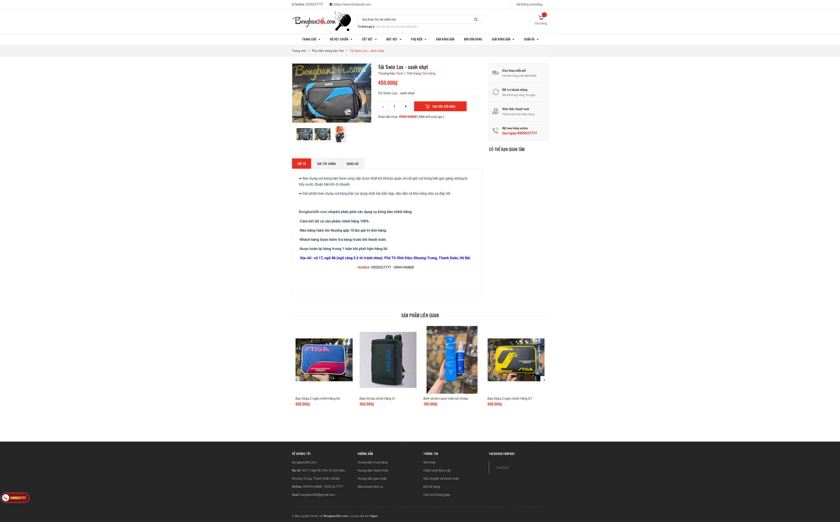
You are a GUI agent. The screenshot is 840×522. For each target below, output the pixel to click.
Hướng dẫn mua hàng (372, 462)
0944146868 (407, 116)
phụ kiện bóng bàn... (407, 26)
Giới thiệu (429, 462)
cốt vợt (390, 26)
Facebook (502, 467)
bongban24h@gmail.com (317, 494)
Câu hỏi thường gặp (436, 494)
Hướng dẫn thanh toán (373, 470)
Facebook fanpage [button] (502, 453)
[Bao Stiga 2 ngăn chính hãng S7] (516, 360)
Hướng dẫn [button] (365, 453)
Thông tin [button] (430, 453)
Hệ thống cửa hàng (529, 4)
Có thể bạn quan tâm (507, 149)
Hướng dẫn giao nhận (372, 478)
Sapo (373, 516)
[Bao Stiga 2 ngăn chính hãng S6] (324, 360)
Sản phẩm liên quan (420, 315)
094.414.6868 (312, 486)
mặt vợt (380, 26)
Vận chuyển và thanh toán (441, 478)
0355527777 (314, 4)
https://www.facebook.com (352, 4)
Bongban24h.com (313, 212)
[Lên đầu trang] (832, 495)
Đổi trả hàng (431, 486)
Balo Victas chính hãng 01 (378, 398)
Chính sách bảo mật (437, 470)
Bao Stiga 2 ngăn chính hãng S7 (510, 398)
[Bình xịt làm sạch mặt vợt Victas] (452, 360)
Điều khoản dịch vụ (370, 486)
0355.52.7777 (333, 486)
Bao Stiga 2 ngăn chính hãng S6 (318, 398)
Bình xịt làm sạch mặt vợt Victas (446, 398)
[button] (301, 453)
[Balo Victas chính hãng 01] (388, 360)
